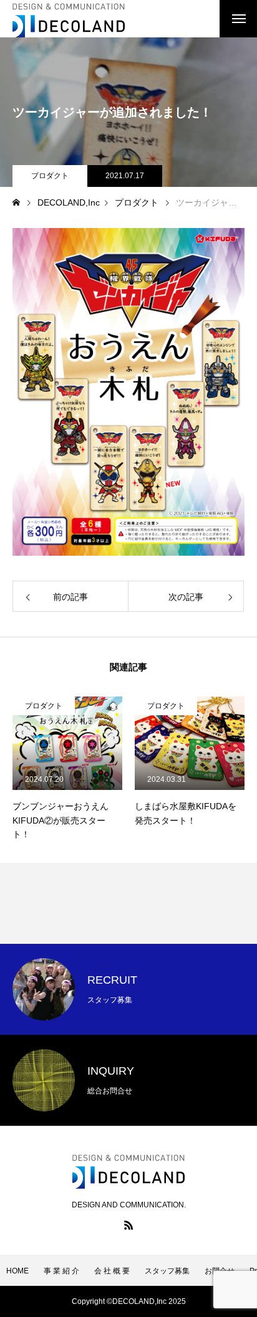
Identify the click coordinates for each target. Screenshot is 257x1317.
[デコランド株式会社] (68, 18)
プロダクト (50, 175)
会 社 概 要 (112, 1271)
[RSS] (128, 1225)
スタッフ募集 (167, 1271)
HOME (17, 1271)
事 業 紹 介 (61, 1271)
